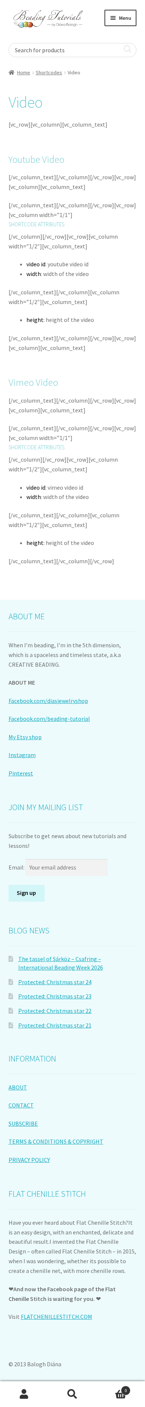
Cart (112, 1387)
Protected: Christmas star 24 (54, 982)
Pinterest (21, 773)
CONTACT (21, 1105)
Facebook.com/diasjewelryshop (48, 700)
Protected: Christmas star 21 (54, 1025)
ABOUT (18, 1087)
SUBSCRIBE (23, 1123)
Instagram (22, 755)
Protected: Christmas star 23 (54, 996)
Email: (17, 867)
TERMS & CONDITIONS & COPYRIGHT (56, 1141)
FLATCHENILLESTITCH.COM (56, 1316)
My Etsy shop (25, 737)
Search (72, 1394)
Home (23, 72)
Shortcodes (49, 72)
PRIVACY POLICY (29, 1159)
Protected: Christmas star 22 (54, 1010)
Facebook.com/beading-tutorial (49, 718)
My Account (24, 1394)
